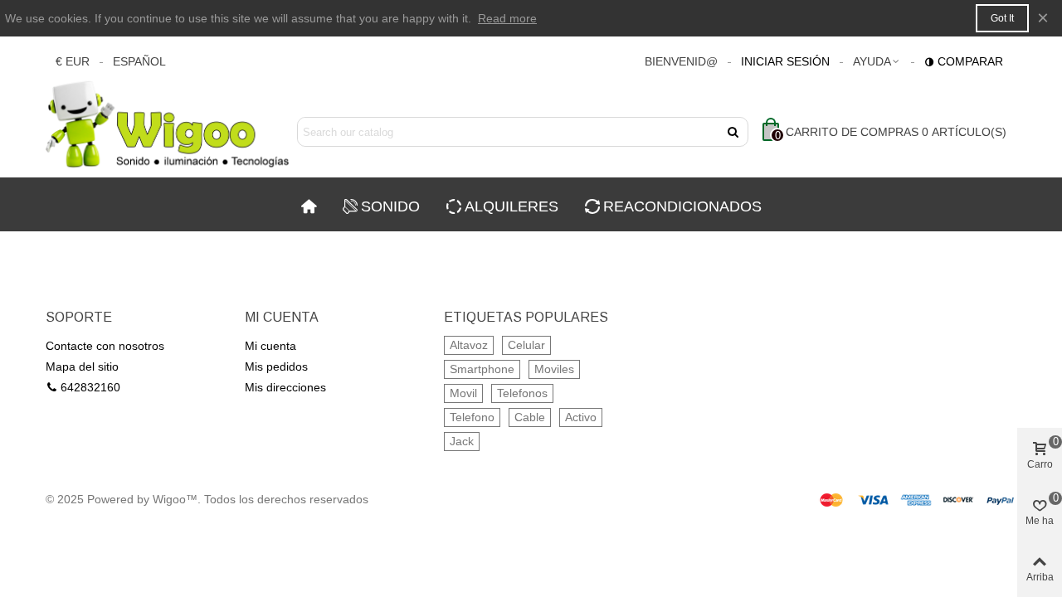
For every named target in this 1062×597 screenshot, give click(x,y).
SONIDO (390, 206)
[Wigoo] (168, 132)
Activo (581, 417)
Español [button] (139, 61)
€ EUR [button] (73, 61)
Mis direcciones (285, 387)
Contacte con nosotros (105, 345)
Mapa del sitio (82, 366)
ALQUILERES (511, 206)
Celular (526, 345)
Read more (507, 18)
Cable (529, 417)
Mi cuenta (270, 345)
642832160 (90, 387)
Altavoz (469, 345)
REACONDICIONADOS (682, 206)
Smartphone (482, 369)
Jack (462, 441)
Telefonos (522, 393)
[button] (877, 61)
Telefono (472, 417)
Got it (1002, 18)
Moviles (554, 369)
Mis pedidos (276, 366)
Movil (463, 393)
